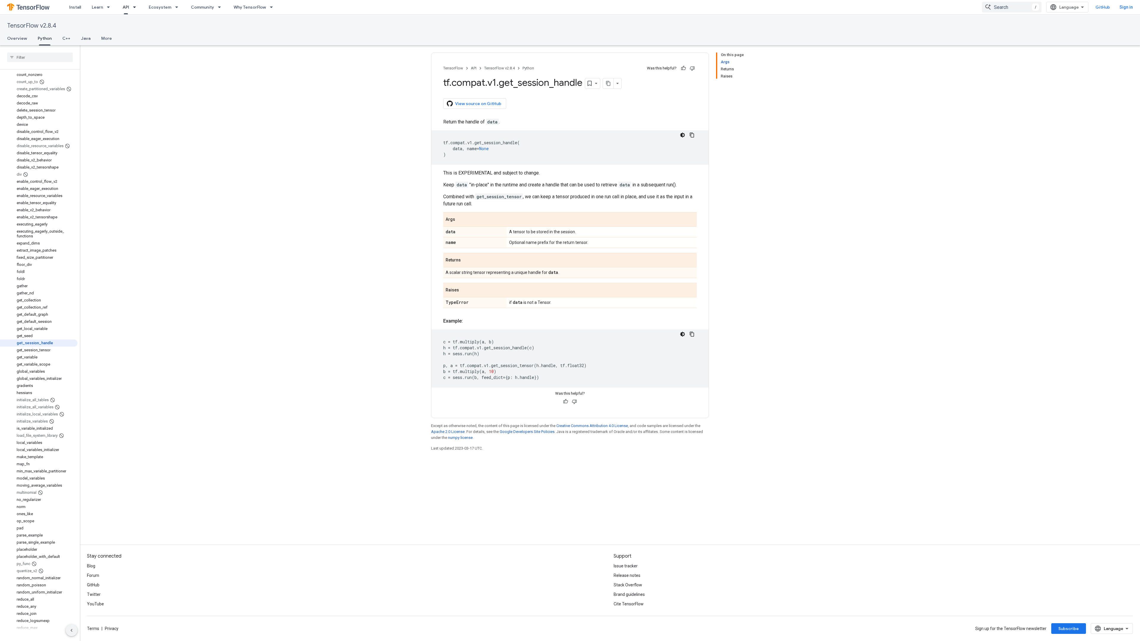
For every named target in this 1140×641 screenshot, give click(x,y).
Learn (97, 7)
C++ (66, 38)
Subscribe (1068, 628)
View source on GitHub (478, 103)
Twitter (94, 594)
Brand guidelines (629, 594)
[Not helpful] (692, 68)
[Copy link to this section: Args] (461, 219)
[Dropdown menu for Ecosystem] (178, 7)
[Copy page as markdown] (608, 83)
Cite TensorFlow (629, 604)
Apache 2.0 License (448, 431)
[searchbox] (40, 57)
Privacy (111, 628)
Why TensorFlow (250, 7)
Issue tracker (626, 566)
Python (45, 38)
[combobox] (1011, 7)
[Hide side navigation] (71, 630)
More (106, 38)
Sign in (1126, 7)
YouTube (95, 604)
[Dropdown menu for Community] (221, 7)
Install (75, 7)
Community (202, 7)
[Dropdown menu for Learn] (110, 7)
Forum (93, 575)
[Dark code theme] (682, 135)
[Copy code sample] (692, 135)
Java (86, 38)
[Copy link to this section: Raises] (465, 290)
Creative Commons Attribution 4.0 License (592, 425)
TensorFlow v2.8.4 (31, 25)
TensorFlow (453, 68)
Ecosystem (160, 7)
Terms (93, 628)
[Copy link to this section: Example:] (469, 321)
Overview (17, 38)
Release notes (627, 575)
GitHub (1102, 7)
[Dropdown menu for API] (136, 7)
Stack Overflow (628, 585)
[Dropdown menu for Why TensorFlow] (273, 7)
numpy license (460, 437)
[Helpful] (683, 68)
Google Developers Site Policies (527, 431)
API (126, 7)
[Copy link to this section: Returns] (467, 260)
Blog (91, 566)
